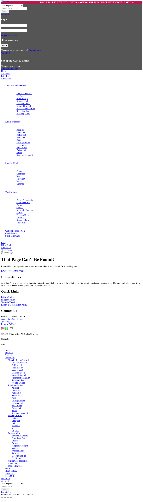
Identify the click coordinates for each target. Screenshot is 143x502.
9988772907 (6, 321)
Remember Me (11, 40)
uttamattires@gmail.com (11, 319)
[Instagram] (2, 329)
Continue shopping (9, 68)
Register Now (35, 50)
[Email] (11, 329)
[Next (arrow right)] (5, 500)
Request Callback (9, 324)
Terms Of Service (9, 302)
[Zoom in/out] (2, 497)
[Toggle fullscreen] (5, 497)
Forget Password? (9, 35)
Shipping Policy (8, 300)
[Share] (8, 497)
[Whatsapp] (6, 329)
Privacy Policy (7, 297)
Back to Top (6, 492)
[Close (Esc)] (10, 497)
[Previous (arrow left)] (2, 500)
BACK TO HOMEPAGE (12, 271)
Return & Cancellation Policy (14, 305)
